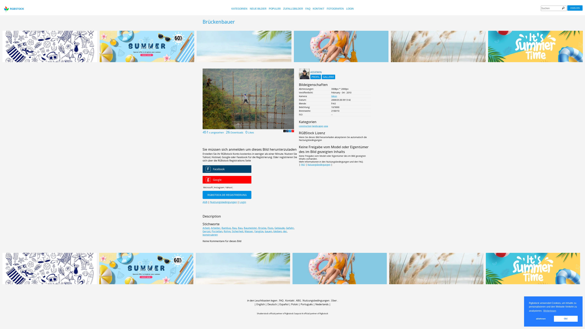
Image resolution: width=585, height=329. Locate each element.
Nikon (334, 96)
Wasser (249, 231)
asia (326, 126)
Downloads (236, 132)
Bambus (226, 228)
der (285, 231)
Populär (275, 8)
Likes (251, 132)
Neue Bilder (258, 8)
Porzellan (217, 231)
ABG (298, 300)
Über (334, 300)
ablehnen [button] (541, 318)
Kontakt (318, 8)
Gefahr (290, 228)
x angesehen (216, 132)
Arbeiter (215, 228)
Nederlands (322, 304)
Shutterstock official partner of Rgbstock (275, 313)
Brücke (262, 228)
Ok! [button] (566, 318)
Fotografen (335, 8)
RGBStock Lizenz (312, 133)
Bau (234, 228)
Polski (294, 304)
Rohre (227, 231)
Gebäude (280, 228)
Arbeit (206, 228)
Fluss (270, 228)
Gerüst (206, 231)
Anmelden (575, 8)
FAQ (307, 8)
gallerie (328, 77)
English (260, 304)
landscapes (317, 126)
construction (305, 126)
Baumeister (250, 228)
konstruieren (210, 234)
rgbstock (17, 9)
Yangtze (259, 231)
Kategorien (239, 8)
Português (307, 304)
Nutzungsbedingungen (318, 164)
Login (350, 8)
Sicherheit (237, 231)
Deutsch (272, 304)
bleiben (277, 231)
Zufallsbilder (293, 8)
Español (284, 304)
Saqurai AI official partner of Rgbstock (311, 313)
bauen (268, 231)
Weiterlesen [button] (549, 311)
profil (316, 77)
